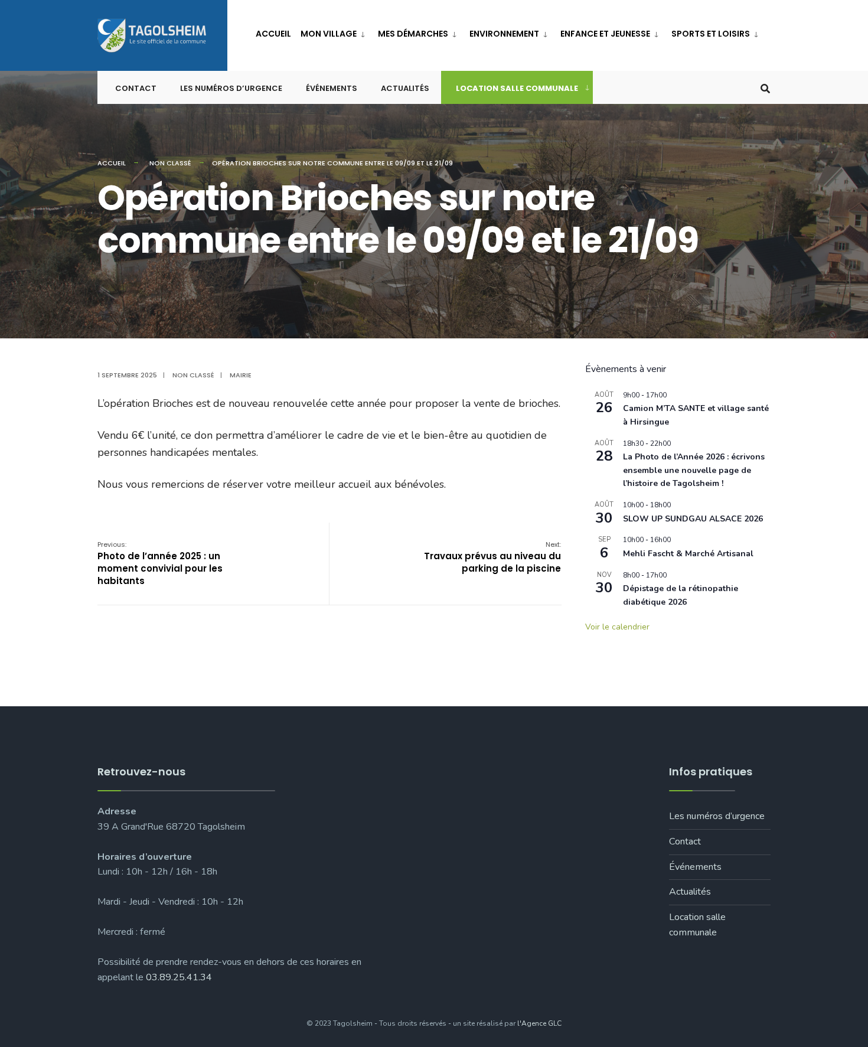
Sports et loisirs (710, 34)
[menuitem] (334, 31)
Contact (135, 88)
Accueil (273, 34)
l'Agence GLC (539, 1023)
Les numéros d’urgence (231, 88)
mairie (241, 375)
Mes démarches (413, 34)
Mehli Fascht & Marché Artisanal (688, 553)
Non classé (170, 163)
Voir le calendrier (617, 626)
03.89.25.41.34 (179, 977)
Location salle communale (517, 88)
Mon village (329, 34)
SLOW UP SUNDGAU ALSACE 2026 (693, 518)
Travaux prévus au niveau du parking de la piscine (492, 557)
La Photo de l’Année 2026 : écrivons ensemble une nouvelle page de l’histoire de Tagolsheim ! (694, 470)
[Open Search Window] (765, 87)
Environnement (504, 34)
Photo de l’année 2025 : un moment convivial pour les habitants (160, 563)
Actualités (405, 88)
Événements (331, 88)
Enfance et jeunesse (605, 34)
